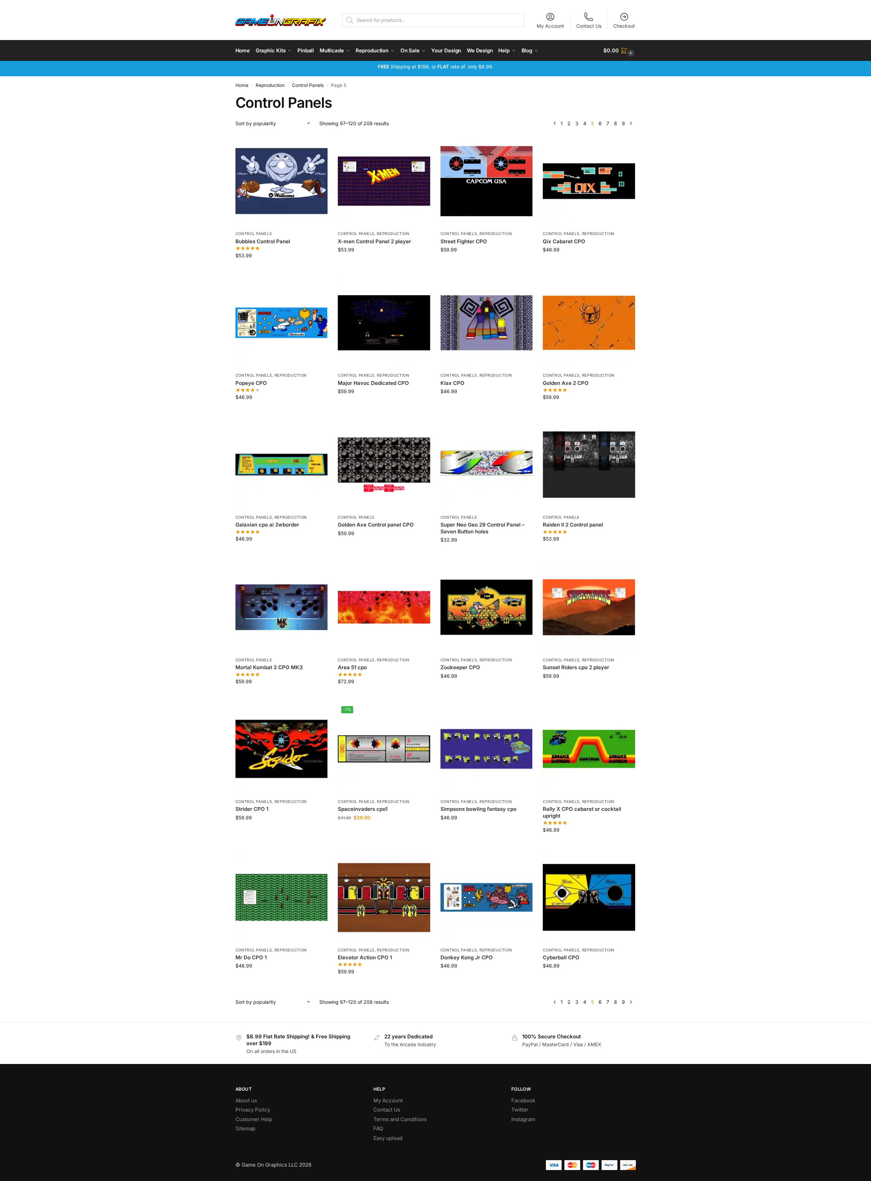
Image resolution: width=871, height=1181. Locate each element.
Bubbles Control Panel (262, 241)
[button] (619, 50)
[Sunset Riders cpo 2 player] (589, 607)
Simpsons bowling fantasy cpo (478, 809)
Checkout (624, 26)
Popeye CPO (251, 383)
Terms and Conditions (400, 1119)
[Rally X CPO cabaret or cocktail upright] (589, 749)
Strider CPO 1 (251, 809)
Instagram (523, 1119)
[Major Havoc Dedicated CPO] (384, 323)
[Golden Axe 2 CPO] (589, 323)
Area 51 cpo (352, 667)
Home (241, 85)
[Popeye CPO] (281, 323)
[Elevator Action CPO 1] (384, 897)
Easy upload (387, 1138)
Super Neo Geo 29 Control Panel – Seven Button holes (482, 528)
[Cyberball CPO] (589, 897)
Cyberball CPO (561, 957)
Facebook (523, 1100)
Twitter (519, 1109)
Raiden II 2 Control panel (573, 524)
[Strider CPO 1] (281, 749)
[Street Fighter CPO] (486, 181)
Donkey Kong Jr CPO (466, 957)
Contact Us (588, 26)
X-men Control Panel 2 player (374, 241)
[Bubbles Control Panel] (281, 181)
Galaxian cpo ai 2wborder (267, 524)
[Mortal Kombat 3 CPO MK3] (281, 607)
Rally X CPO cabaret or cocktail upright (582, 812)
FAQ (378, 1128)
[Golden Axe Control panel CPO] (384, 464)
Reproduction (270, 85)
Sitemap (245, 1128)
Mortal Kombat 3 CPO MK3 (269, 667)
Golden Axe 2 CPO (566, 383)
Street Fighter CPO (463, 241)
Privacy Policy (252, 1109)
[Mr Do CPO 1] (281, 897)
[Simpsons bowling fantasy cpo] (486, 749)
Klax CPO (452, 383)
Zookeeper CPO (460, 667)
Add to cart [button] (384, 264)
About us (246, 1100)
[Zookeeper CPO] (486, 607)
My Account (550, 26)
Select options (281, 270)
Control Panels (308, 85)
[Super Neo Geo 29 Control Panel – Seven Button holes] (486, 464)
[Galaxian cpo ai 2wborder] (281, 464)
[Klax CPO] (486, 323)
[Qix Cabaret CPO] (589, 181)
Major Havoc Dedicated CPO (373, 383)
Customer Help (253, 1119)
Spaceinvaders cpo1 (362, 809)
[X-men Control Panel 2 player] (384, 181)
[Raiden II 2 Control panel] (589, 464)
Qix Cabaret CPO (564, 241)
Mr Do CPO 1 (251, 957)
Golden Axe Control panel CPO (376, 524)
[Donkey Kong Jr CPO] (486, 897)
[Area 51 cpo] (384, 607)
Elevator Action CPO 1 (365, 957)
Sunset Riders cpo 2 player (576, 667)
